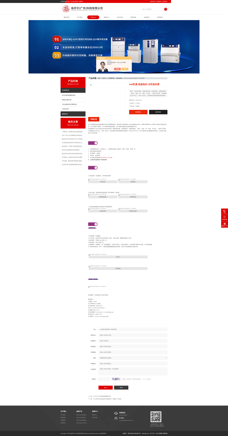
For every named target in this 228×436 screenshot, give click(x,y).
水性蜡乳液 (111, 78)
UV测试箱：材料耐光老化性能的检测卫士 (73, 131)
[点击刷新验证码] (116, 379)
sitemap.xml (145, 433)
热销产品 (79, 411)
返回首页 (152, 1)
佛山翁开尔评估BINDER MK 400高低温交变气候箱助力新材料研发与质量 (73, 139)
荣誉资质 (133, 17)
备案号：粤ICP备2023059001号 (132, 433)
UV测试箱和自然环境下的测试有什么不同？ (73, 142)
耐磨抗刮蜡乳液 (66, 100)
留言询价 (158, 112)
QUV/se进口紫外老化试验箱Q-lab (82, 417)
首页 (99, 78)
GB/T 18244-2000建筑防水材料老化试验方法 (73, 135)
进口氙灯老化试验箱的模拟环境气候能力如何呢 (73, 164)
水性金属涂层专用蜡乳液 (69, 104)
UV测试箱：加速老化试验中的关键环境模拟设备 (73, 157)
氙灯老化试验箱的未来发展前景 (70, 150)
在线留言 (158, 1)
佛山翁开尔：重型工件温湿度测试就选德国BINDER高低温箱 (73, 146)
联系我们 (164, 1)
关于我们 (80, 17)
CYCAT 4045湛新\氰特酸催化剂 (102, 396)
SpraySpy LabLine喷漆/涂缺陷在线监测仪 (82, 423)
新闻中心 (106, 17)
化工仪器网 (159, 433)
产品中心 (93, 17)
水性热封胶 (65, 109)
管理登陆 (164, 433)
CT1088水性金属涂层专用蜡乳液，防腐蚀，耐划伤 (107, 399)
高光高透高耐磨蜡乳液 (68, 95)
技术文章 (120, 17)
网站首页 (66, 17)
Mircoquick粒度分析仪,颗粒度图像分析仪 (82, 415)
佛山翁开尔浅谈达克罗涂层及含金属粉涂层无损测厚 (73, 153)
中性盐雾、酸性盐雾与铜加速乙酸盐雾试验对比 (73, 161)
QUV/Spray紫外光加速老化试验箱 (82, 420)
